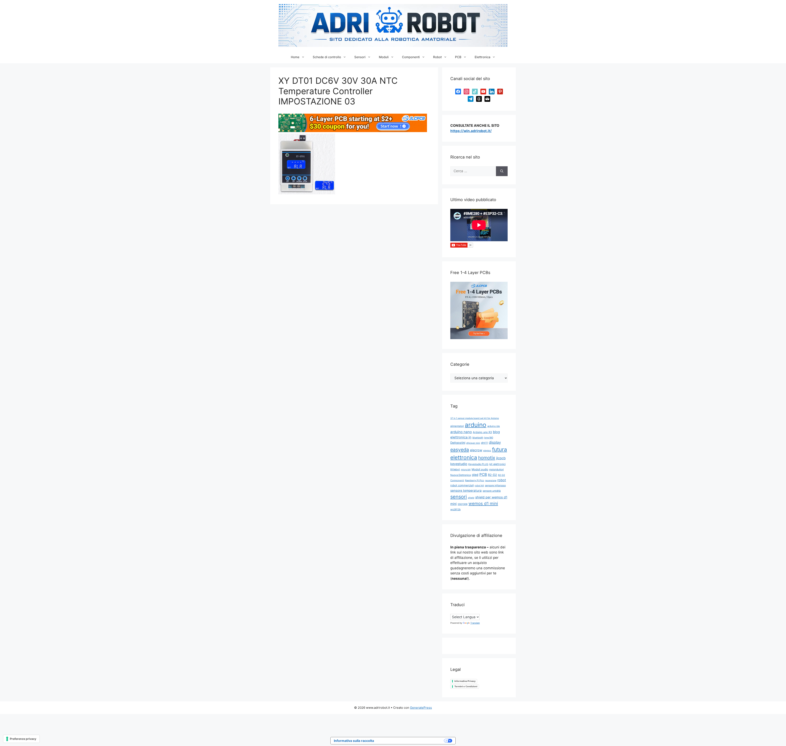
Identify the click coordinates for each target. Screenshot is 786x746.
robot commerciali (462, 485)
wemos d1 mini (483, 503)
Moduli (384, 57)
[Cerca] (502, 171)
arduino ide (493, 426)
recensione (490, 480)
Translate (475, 623)
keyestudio (458, 464)
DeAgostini (457, 442)
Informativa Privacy (464, 681)
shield (471, 497)
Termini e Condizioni (465, 686)
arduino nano (461, 432)
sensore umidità (492, 490)
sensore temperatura (466, 490)
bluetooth (477, 437)
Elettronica (482, 57)
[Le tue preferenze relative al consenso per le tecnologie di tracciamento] (21, 739)
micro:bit (466, 469)
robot (501, 480)
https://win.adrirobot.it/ (471, 131)
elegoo (487, 450)
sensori (458, 497)
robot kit (479, 485)
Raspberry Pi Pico (474, 480)
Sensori (360, 57)
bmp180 (488, 437)
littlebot (455, 469)
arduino (475, 424)
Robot (437, 57)
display (495, 442)
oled (475, 475)
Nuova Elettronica (460, 475)
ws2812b (455, 509)
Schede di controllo (327, 57)
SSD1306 (463, 504)
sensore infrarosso (495, 485)
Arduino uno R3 (482, 432)
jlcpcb (501, 458)
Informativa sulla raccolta (354, 741)
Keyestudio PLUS (478, 464)
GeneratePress (421, 708)
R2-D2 (492, 475)
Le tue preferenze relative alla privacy (411, 741)
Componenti (411, 57)
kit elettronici (497, 464)
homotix (486, 457)
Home (295, 57)
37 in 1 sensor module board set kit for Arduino (474, 418)
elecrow (476, 450)
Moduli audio (480, 469)
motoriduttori (496, 469)
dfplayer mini (473, 443)
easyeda (459, 450)
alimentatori (457, 426)
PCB (458, 57)
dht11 (484, 442)
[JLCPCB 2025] (352, 131)
